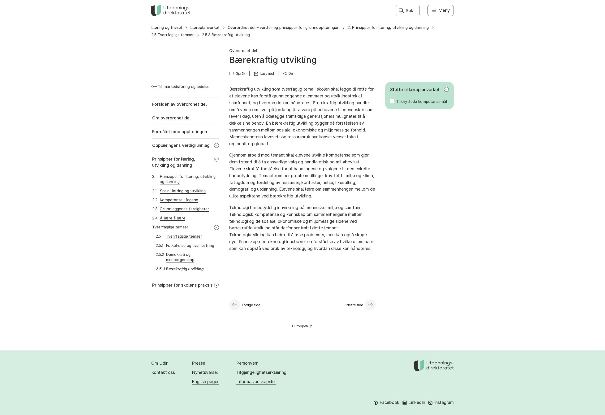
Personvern (247, 363)
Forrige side (251, 305)
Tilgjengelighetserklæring (261, 372)
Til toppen (299, 326)
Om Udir (159, 363)
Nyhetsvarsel (205, 372)
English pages (205, 381)
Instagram (444, 402)
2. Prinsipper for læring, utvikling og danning (388, 27)
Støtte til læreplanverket (415, 89)
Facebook (389, 402)
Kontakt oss (163, 372)
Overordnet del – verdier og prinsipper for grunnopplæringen (283, 27)
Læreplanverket (205, 27)
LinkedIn (416, 402)
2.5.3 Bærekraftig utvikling (226, 34)
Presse (198, 363)
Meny (444, 10)
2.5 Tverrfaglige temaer (172, 34)
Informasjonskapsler (256, 381)
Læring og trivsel (166, 27)
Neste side (354, 305)
